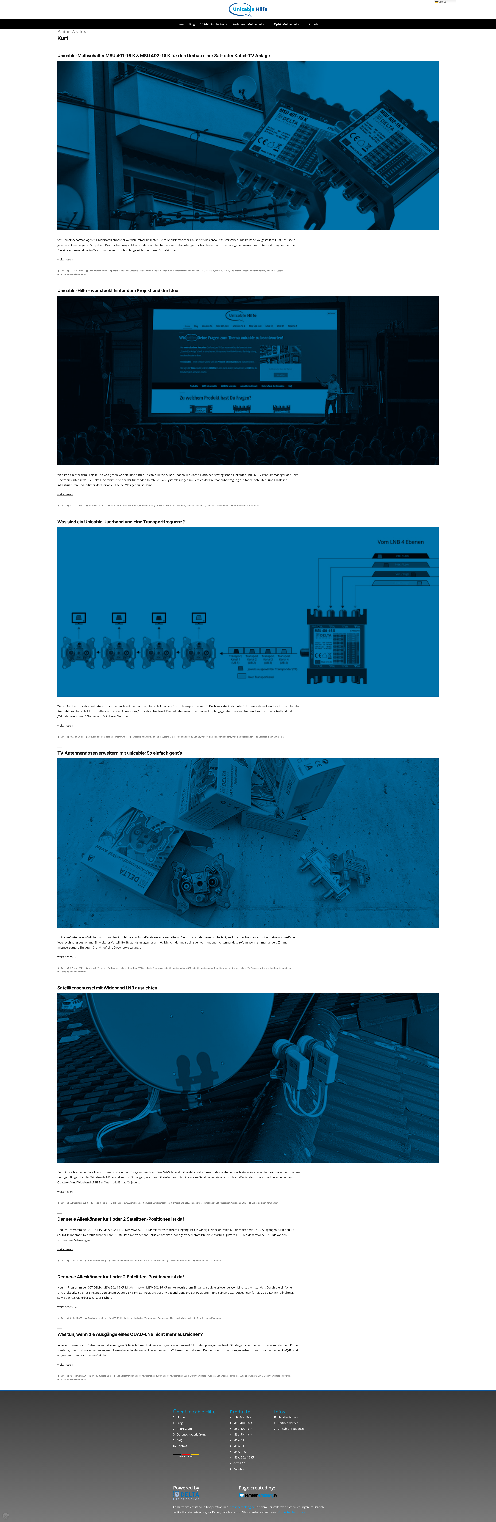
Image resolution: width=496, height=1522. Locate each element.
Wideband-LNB (238, 1203)
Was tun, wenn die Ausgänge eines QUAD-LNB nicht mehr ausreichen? (130, 1334)
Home (179, 24)
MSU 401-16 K (207, 270)
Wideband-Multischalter (249, 24)
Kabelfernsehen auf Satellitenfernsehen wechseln (175, 270)
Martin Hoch (165, 505)
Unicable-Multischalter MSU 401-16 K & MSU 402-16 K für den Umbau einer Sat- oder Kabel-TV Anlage (163, 55)
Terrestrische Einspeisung (156, 1260)
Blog (192, 24)
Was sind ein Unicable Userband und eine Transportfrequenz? (121, 521)
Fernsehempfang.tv (148, 505)
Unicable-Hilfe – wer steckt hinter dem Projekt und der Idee (117, 290)
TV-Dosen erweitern (257, 968)
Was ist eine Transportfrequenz (216, 737)
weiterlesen (66, 259)
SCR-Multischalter (212, 24)
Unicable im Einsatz (196, 505)
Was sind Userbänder (242, 737)
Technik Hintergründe (116, 737)
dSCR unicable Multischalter (199, 968)
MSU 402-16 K (222, 270)
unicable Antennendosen (279, 968)
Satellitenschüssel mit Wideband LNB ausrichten (107, 987)
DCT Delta (116, 505)
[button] (5, 1516)
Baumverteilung (118, 968)
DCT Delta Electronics (291, 1512)
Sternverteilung (238, 968)
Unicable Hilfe (178, 505)
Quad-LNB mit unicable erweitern (200, 1376)
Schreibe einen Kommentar (73, 274)
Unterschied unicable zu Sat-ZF (185, 737)
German (442, 2)
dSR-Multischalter (120, 1260)
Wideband (185, 1260)
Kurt (62, 270)
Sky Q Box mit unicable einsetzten (274, 1376)
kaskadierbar (136, 1260)
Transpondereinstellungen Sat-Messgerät (210, 1203)
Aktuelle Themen (97, 505)
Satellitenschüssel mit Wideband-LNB (171, 1203)
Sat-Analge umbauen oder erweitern (247, 270)
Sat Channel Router (226, 1376)
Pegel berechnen (222, 968)
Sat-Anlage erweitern (246, 1376)
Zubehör (315, 24)
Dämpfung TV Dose (136, 968)
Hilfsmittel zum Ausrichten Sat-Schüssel (132, 1203)
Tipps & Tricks (100, 1203)
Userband (174, 1260)
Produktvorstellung (98, 270)
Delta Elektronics (130, 505)
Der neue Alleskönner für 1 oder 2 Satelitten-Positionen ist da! (120, 1219)
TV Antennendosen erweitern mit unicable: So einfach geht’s (119, 753)
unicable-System (274, 270)
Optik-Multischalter (287, 24)
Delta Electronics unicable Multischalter (132, 270)
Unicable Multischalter (217, 505)
